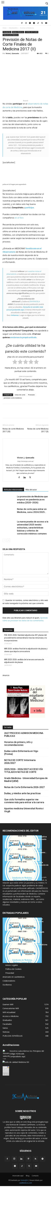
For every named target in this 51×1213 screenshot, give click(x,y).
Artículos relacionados (13, 490)
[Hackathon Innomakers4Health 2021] (22, 940)
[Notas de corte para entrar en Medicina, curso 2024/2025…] (9, 512)
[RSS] (35, 1158)
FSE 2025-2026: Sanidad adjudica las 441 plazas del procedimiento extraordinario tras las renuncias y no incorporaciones (25, 638)
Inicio (5, 28)
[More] (47, 59)
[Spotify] (30, 23)
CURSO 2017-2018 (32, 32)
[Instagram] (26, 23)
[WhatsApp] (23, 59)
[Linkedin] (29, 59)
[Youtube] (46, 23)
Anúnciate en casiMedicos (14, 977)
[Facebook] (22, 23)
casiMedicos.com (25, 1183)
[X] (42, 23)
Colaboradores (9, 981)
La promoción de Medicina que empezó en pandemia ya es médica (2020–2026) (32, 499)
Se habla (7, 727)
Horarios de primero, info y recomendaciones (18, 743)
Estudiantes (13, 28)
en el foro (19, 217)
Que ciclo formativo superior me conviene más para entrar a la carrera (24, 801)
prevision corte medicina (13, 398)
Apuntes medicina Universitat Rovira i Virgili (24, 810)
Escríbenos (7, 984)
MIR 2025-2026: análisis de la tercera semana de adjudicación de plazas (24, 660)
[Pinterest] (17, 59)
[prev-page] (4, 540)
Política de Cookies (13, 969)
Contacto (35, 1176)
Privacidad (9, 973)
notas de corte (20, 395)
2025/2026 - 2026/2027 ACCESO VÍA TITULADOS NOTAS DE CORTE (23, 770)
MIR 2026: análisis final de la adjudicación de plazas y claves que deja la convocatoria (25, 650)
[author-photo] (25, 454)
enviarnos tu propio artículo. (23, 337)
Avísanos (14, 315)
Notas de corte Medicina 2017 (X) (37, 430)
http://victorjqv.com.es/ (25, 461)
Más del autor (31, 490)
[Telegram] (34, 23)
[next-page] (8, 540)
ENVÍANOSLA (34, 301)
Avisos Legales (11, 965)
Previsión (31, 395)
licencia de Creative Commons (22, 1124)
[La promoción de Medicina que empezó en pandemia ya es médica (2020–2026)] (9, 499)
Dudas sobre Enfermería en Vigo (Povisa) (21, 752)
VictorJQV (24, 1180)
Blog (27, 1176)
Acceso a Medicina (27, 28)
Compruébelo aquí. (18, 1056)
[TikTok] (38, 23)
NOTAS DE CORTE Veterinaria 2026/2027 (20, 761)
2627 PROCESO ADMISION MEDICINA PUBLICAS (23, 734)
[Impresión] (41, 59)
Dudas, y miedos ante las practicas (22, 793)
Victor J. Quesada (12, 53)
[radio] (14, 362)
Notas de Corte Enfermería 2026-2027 (24, 787)
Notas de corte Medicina (10, 35)
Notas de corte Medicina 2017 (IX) (13, 430)
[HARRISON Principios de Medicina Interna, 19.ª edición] (22, 953)
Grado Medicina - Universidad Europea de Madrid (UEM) (26, 779)
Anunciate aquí (17, 1176)
